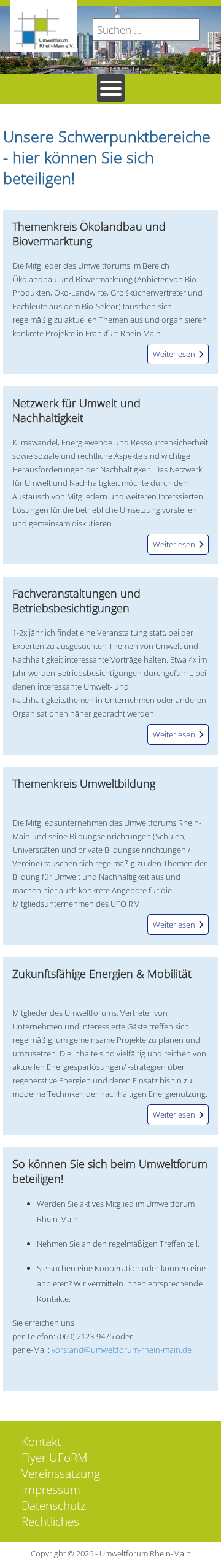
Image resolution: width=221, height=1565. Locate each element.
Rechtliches (50, 1521)
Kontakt (41, 1442)
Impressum (50, 1490)
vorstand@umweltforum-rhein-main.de (122, 1349)
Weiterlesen (174, 354)
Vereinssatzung (60, 1474)
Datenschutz (53, 1505)
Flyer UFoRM (54, 1458)
